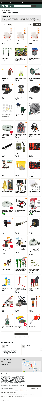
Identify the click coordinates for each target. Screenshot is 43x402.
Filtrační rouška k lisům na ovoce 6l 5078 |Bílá (7, 40)
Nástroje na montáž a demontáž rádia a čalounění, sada (33, 172)
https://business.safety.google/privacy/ (8, 392)
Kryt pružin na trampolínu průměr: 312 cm (21, 327)
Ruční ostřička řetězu (20, 210)
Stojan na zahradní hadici (34, 134)
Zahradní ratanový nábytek (13, 19)
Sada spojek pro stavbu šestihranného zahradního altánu (7, 115)
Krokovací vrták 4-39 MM (7, 191)
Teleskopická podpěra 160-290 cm (34, 308)
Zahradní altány (22, 19)
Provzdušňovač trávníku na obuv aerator (7, 172)
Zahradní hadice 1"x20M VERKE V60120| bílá (7, 135)
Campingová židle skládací (19, 115)
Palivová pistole (32, 326)
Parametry (37, 24)
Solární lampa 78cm (6, 269)
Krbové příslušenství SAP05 (19, 230)
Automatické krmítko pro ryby (7, 230)
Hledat (33, 6)
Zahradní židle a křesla (30, 18)
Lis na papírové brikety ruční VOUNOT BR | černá (20, 308)
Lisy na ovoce (25, 20)
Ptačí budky (38, 20)
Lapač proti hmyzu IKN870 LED (7, 327)
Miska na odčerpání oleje (34, 96)
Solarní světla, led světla (6, 18)
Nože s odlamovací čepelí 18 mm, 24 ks (20, 135)
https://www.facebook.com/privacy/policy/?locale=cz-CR (12, 396)
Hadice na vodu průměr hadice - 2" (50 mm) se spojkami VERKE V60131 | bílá (34, 250)
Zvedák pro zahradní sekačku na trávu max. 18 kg (20, 289)
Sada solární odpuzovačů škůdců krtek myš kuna (20, 270)
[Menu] (40, 6)
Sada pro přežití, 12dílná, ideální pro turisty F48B (20, 192)
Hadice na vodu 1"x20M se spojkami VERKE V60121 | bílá (7, 211)
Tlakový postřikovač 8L (7, 288)
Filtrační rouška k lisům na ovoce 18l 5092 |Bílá (21, 40)
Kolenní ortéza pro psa (34, 288)
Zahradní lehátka (9, 20)
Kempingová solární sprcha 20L (19, 154)
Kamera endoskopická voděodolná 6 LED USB (20, 249)
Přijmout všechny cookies (34, 386)
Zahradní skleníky (32, 20)
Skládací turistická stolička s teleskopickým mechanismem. (7, 249)
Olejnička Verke (5, 78)
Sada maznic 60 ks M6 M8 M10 (34, 192)
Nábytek (20, 20)
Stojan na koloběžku (6, 96)
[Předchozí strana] (15, 337)
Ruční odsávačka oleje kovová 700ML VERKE (6, 154)
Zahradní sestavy (35, 19)
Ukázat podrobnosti (34, 388)
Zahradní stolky (29, 19)
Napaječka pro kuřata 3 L (20, 78)
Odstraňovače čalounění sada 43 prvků (34, 154)
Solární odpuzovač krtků (34, 78)
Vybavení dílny (4, 19)
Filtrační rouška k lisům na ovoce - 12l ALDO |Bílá (34, 40)
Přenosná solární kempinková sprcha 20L (20, 96)
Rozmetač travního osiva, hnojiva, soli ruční (20, 172)
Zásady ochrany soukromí (6, 400)
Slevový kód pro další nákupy (21, 0)
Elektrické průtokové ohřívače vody (18, 18)
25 (25, 337)
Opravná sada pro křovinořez (33, 115)
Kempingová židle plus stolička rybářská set (34, 270)
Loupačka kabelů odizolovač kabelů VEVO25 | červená (34, 211)
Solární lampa (5, 58)
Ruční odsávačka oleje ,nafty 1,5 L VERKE (6, 308)
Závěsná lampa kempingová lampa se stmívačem (20, 59)
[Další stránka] (28, 337)
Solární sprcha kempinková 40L (32, 230)
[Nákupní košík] (38, 6)
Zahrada (3, 20)
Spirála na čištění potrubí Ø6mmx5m (34, 59)
